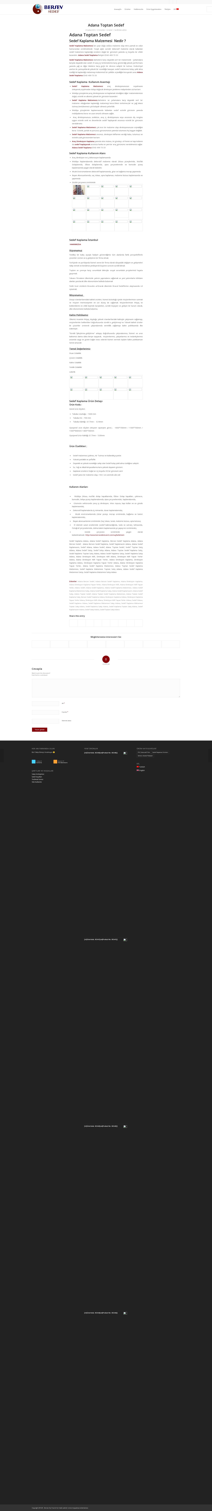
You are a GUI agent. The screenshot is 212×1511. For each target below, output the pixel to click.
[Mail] (178, 2)
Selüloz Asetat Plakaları (145, 756)
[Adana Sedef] (115, 644)
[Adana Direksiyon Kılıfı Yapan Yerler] (171, 644)
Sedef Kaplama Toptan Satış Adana (123, 606)
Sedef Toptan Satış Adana (109, 609)
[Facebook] (174, 2)
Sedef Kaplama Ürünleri (160, 752)
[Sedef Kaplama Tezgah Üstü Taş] (107, 225)
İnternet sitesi (66, 720)
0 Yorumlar (101, 30)
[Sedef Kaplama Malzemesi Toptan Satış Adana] (78, 644)
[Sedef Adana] (152, 644)
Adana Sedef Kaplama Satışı (100, 591)
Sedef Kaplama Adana (78, 603)
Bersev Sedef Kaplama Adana (93, 597)
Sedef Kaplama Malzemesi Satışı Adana (104, 603)
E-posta (65, 712)
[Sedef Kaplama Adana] (96, 644)
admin (124, 30)
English (142, 770)
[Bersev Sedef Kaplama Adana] (41, 644)
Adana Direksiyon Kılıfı (110, 585)
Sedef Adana (137, 600)
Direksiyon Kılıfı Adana (94, 600)
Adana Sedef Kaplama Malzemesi (118, 588)
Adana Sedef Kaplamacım (122, 591)
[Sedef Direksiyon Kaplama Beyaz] (136, 225)
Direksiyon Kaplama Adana (115, 597)
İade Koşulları (37, 777)
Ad (63, 703)
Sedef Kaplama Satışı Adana (97, 606)
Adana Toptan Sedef (106, 25)
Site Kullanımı (37, 782)
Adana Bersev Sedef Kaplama (107, 581)
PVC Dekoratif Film (144, 752)
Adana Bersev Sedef (86, 581)
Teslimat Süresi (37, 779)
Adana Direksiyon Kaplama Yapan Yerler (85, 585)
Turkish (142, 767)
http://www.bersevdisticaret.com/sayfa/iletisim (105, 535)
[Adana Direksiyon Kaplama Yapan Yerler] (59, 644)
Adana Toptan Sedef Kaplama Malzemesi (108, 594)
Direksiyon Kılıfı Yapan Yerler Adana (117, 600)
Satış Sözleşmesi (38, 774)
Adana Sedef (80, 588)
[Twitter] (171, 2)
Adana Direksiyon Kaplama (131, 581)
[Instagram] (167, 2)
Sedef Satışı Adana (92, 609)
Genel (110, 30)
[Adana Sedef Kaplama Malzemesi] (134, 644)
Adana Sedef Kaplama (95, 588)
